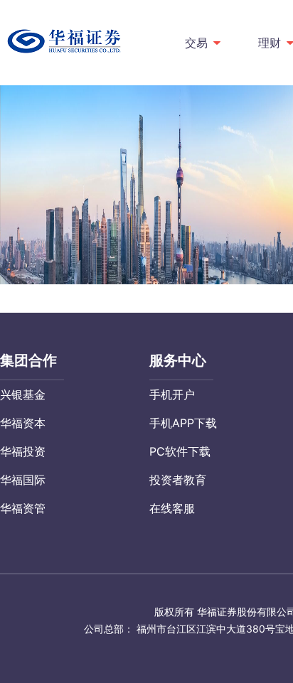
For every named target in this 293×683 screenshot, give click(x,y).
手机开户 (172, 394)
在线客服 (172, 508)
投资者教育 (177, 480)
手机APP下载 (183, 423)
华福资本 (23, 423)
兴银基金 (23, 394)
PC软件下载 (180, 451)
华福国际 (23, 480)
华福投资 (23, 451)
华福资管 (23, 508)
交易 (196, 43)
